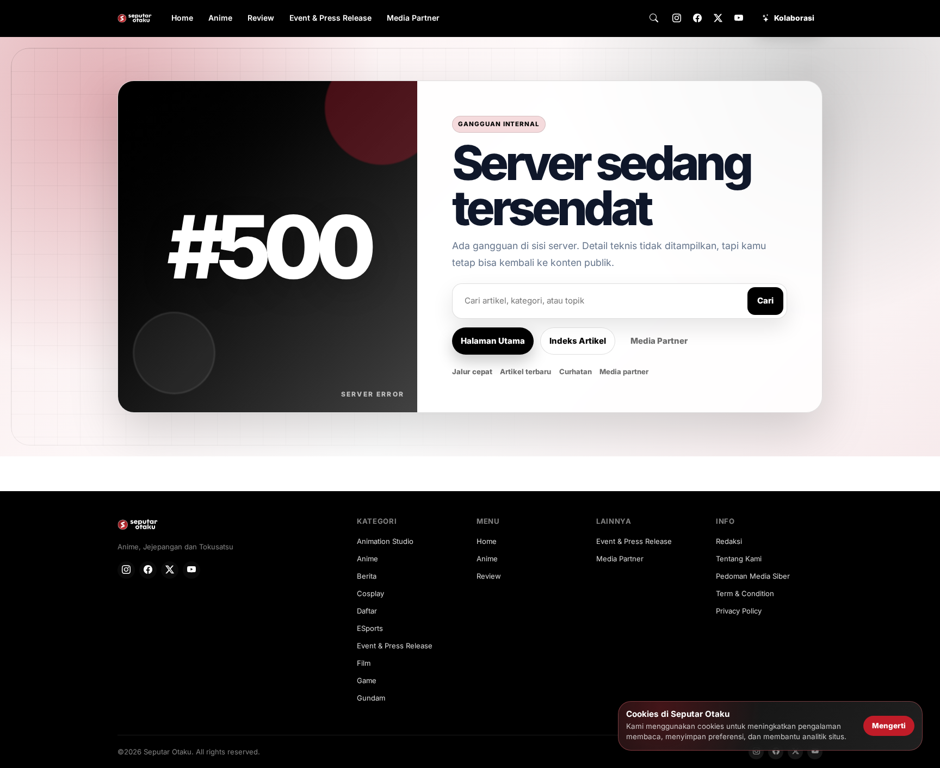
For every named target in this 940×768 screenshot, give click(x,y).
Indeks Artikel (577, 341)
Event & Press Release (330, 17)
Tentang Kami (739, 558)
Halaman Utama (493, 341)
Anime (220, 17)
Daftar (367, 610)
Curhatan (575, 371)
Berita (366, 576)
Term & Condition (745, 593)
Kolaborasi (794, 18)
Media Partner (413, 17)
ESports (370, 628)
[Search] (654, 18)
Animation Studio (385, 541)
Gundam (371, 697)
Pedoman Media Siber (753, 576)
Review (261, 17)
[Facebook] (697, 18)
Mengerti (889, 725)
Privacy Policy (739, 610)
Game (366, 680)
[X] (718, 18)
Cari (765, 300)
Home (182, 17)
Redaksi (729, 541)
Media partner (623, 371)
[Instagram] (676, 18)
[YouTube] (738, 18)
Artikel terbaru (525, 371)
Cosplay (370, 593)
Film (363, 663)
